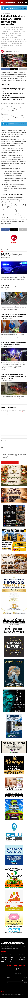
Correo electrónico (6, 441)
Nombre (3, 434)
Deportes (12, 955)
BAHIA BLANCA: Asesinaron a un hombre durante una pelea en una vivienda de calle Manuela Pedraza (13, 89)
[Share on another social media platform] (23, 69)
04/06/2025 (16, 51)
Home (2, 13)
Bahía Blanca (7, 13)
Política (12, 962)
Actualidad (3, 955)
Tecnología (22, 957)
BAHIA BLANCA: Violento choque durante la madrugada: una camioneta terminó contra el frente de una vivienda (13, 376)
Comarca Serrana (3, 960)
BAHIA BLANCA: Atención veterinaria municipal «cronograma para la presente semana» (13, 98)
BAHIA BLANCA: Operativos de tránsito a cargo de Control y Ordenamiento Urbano (13, 343)
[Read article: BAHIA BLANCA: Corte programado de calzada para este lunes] (14, 298)
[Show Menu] (2, 2)
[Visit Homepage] (14, 2)
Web (2, 447)
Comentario (4, 415)
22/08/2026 (11, 380)
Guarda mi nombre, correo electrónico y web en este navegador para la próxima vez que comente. (14, 456)
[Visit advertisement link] (14, 9)
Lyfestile (12, 957)
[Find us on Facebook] (1, 992)
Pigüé (11, 959)
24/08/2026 (11, 259)
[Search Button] (26, 2)
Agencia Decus (21, 994)
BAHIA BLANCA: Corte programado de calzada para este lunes (13, 94)
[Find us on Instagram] (3, 992)
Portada (21, 955)
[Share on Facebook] (5, 69)
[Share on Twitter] (14, 69)
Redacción (9, 51)
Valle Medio (22, 959)
